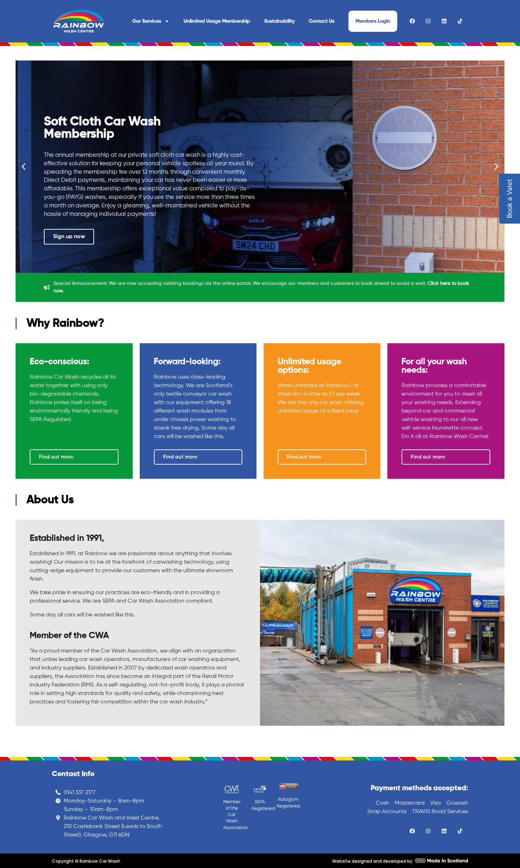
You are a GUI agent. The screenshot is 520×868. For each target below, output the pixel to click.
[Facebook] (412, 21)
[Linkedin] (444, 21)
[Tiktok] (460, 21)
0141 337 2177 (80, 792)
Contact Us (321, 21)
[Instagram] (428, 21)
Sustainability (279, 21)
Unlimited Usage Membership (217, 21)
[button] (23, 166)
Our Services (146, 21)
